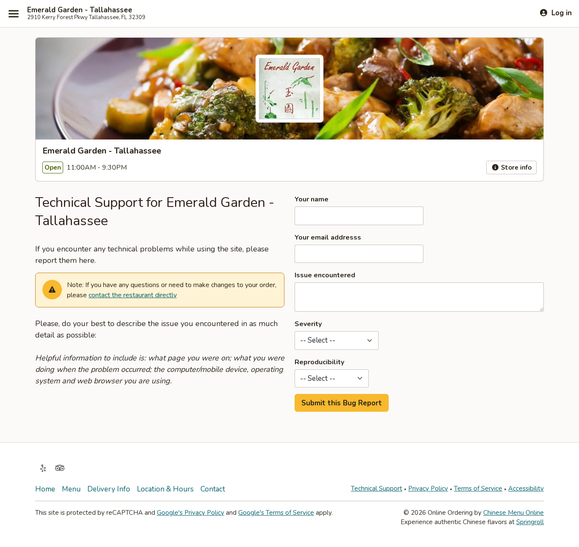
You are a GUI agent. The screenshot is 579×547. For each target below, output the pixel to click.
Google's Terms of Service (276, 512)
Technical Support (376, 488)
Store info (515, 167)
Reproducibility (319, 362)
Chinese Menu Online (513, 512)
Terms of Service (478, 488)
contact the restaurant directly (133, 295)
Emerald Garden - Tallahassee (79, 10)
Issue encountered (325, 275)
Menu (71, 489)
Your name (311, 199)
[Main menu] (13, 13)
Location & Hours (165, 489)
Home (45, 489)
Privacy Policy (428, 488)
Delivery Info (108, 489)
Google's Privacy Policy (190, 512)
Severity (308, 324)
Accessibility (526, 488)
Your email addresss (328, 237)
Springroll (530, 522)
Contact (212, 489)
